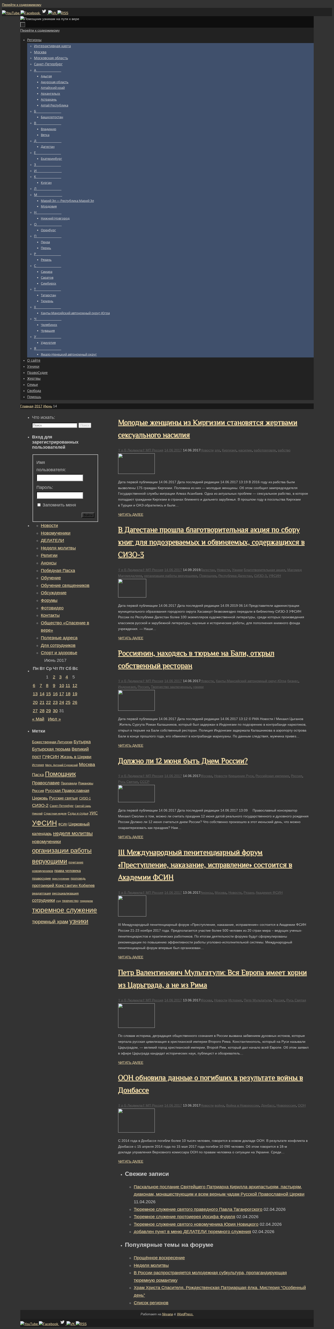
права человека (67, 871)
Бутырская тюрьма (51, 749)
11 (68, 685)
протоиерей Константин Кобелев (63, 885)
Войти (88, 515)
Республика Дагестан (235, 576)
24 (61, 702)
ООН (302, 1105)
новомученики (46, 841)
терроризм (86, 900)
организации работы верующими (170, 576)
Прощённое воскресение (159, 1257)
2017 (38, 406)
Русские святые (63, 798)
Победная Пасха (58, 570)
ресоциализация (65, 893)
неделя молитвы (73, 833)
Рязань (249, 892)
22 (48, 702)
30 (55, 710)
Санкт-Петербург (62, 805)
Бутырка (82, 741)
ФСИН (62, 824)
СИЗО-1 (85, 798)
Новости (207, 450)
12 (74, 685)
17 (61, 693)
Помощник (207, 576)
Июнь (47, 406)
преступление (60, 878)
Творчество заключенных (171, 687)
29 (48, 710)
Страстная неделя (55, 813)
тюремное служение (64, 910)
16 (55, 693)
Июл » (54, 719)
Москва (206, 776)
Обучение (51, 577)
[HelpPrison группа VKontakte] (52, 13)
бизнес (292, 681)
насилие (245, 450)
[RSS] (62, 13)
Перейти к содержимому (21, 5)
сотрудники (43, 900)
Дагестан (207, 570)
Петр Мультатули (257, 1000)
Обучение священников (65, 585)
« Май (38, 719)
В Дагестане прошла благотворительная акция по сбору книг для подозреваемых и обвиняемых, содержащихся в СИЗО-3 (211, 542)
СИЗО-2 (40, 805)
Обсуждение (54, 592)
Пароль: (44, 487)
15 (48, 693)
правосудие (41, 878)
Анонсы (206, 892)
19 (74, 693)
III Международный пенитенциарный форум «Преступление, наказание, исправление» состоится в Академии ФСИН (205, 865)
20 (35, 702)
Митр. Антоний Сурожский (61, 765)
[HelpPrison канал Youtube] (11, 13)
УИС (93, 813)
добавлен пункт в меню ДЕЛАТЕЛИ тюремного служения (192, 1231)
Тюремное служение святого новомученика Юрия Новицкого (196, 1224)
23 (55, 702)
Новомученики (55, 533)
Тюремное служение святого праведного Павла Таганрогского (198, 1209)
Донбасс (268, 1105)
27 (35, 710)
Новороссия (286, 1105)
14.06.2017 (173, 450)
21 (42, 702)
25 (68, 702)
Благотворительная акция (264, 570)
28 (42, 710)
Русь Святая (128, 782)
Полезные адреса (59, 637)
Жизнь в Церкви (75, 757)
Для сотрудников (58, 645)
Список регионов (151, 1302)
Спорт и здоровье (59, 652)
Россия (143, 687)
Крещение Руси (241, 776)
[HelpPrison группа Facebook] (31, 13)
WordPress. (185, 1314)
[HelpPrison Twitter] (44, 13)
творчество (70, 901)
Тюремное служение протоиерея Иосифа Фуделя (184, 1216)
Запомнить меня (59, 505)
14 (42, 693)
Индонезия (127, 687)
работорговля (265, 450)
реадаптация (41, 893)
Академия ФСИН (269, 892)
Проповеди (69, 783)
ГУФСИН (50, 756)
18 (68, 693)
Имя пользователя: (51, 466)
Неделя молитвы (151, 1265)
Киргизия (229, 450)
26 (74, 702)
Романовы (85, 783)
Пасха (38, 774)
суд (58, 900)
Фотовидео (52, 608)
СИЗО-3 (260, 576)
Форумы (49, 600)
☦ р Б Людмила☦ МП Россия (140, 450)
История (235, 1000)
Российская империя (272, 776)
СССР (144, 782)
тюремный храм (50, 921)
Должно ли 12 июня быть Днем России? (183, 761)
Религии (49, 555)
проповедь (78, 878)
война (219, 1105)
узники (198, 687)
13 (35, 693)
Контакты (50, 615)
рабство (284, 450)
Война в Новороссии (242, 1105)
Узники (237, 570)
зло (217, 450)
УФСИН (275, 576)
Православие (46, 782)
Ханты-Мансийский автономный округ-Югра (251, 681)
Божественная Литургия (52, 742)
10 (61, 685)
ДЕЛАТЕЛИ (52, 540)
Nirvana (167, 1314)
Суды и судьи (78, 813)
